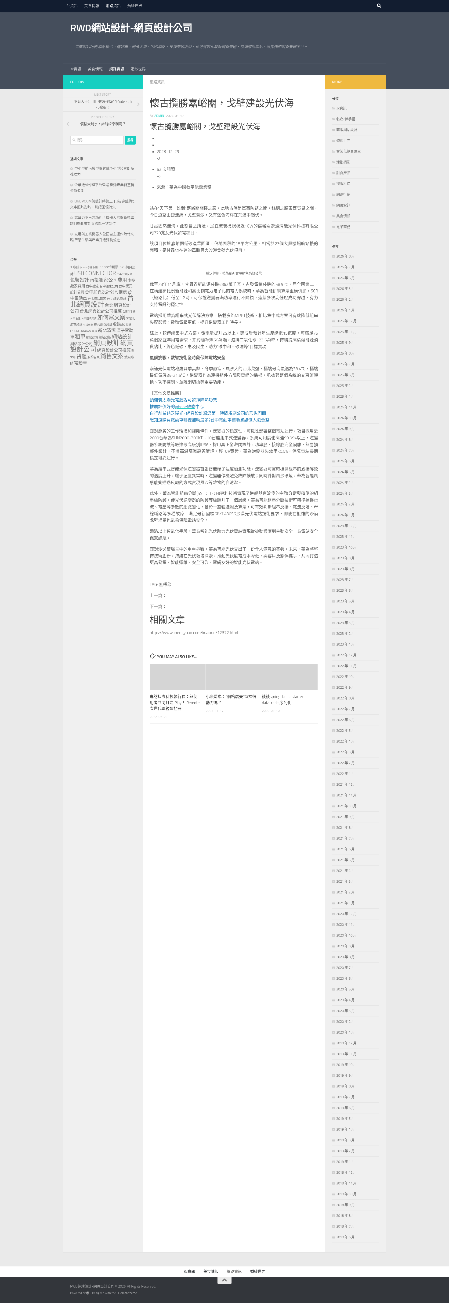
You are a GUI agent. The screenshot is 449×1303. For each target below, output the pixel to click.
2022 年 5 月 (345, 730)
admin (159, 116)
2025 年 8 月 (345, 353)
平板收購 (88, 324)
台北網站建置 (97, 299)
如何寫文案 (111, 317)
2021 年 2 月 (345, 892)
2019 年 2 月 (345, 1151)
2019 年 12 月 (346, 1043)
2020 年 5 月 (345, 989)
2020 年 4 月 (345, 1000)
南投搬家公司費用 (108, 280)
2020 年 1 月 (345, 1032)
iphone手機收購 (89, 267)
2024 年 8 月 (345, 439)
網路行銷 (343, 194)
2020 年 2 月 (345, 1021)
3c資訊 (72, 6)
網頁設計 (106, 343)
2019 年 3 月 (345, 1140)
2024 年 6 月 (345, 461)
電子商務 (343, 227)
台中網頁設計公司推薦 (106, 292)
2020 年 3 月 (345, 1011)
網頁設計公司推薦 (114, 350)
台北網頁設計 (102, 301)
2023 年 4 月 (345, 612)
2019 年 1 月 (345, 1162)
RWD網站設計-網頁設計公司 (131, 28)
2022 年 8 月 (345, 698)
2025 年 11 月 (346, 332)
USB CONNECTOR (95, 273)
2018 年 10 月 (346, 1194)
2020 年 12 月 (346, 914)
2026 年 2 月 (345, 299)
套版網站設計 (346, 130)
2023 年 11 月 (346, 536)
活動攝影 (343, 162)
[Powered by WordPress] (87, 1293)
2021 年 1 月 (345, 903)
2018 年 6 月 (345, 1237)
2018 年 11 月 (346, 1183)
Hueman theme (127, 1293)
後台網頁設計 (103, 324)
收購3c (119, 324)
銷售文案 (112, 356)
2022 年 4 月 (345, 741)
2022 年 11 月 (346, 666)
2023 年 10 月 (346, 547)
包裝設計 (79, 280)
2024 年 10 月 (346, 418)
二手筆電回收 (124, 274)
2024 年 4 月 (345, 483)
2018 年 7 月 (345, 1226)
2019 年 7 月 (345, 1097)
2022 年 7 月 (345, 709)
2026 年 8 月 (345, 256)
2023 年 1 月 (345, 644)
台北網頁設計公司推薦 (101, 311)
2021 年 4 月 (345, 871)
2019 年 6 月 (345, 1108)
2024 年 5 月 (345, 472)
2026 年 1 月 (345, 310)
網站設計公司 (81, 344)
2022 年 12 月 (346, 655)
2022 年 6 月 (345, 720)
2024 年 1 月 (345, 515)
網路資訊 (113, 6)
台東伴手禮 (129, 311)
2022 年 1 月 (345, 774)
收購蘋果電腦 (88, 331)
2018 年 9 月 (345, 1205)
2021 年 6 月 (345, 849)
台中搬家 (92, 286)
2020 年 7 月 (345, 968)
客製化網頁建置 (348, 151)
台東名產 (75, 318)
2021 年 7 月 (345, 838)
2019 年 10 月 (346, 1065)
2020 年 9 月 (345, 946)
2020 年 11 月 (346, 924)
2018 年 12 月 (346, 1172)
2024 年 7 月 (345, 450)
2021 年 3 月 (345, 881)
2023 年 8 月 (345, 569)
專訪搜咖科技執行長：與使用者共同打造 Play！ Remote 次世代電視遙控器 (175, 702)
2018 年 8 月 (345, 1215)
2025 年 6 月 (345, 375)
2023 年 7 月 (345, 580)
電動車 (80, 363)
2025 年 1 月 (345, 396)
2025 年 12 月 (346, 321)
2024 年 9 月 (345, 429)
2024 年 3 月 (345, 493)
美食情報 (91, 6)
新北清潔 (107, 330)
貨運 (81, 357)
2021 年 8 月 (345, 827)
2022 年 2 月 (345, 763)
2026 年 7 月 (345, 267)
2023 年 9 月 (345, 558)
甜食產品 (343, 173)
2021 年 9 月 (345, 817)
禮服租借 (343, 184)
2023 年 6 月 (345, 590)
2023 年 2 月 (345, 633)
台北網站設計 (116, 299)
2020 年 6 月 (345, 978)
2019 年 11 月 (346, 1054)
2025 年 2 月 (345, 386)
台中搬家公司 (109, 286)
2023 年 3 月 (345, 623)
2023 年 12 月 (346, 526)
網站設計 (122, 337)
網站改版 (105, 337)
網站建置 (92, 337)
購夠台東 (93, 357)
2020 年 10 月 (346, 935)
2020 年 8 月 (345, 957)
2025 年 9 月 (345, 342)
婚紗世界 (134, 6)
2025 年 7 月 (345, 364)
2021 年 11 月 (346, 795)
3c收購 (74, 267)
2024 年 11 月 (346, 407)
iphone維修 (108, 267)
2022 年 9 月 (345, 687)
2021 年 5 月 (345, 860)
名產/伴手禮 (345, 119)
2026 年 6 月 (345, 278)
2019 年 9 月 (345, 1075)
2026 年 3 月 (345, 289)
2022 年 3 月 (345, 752)
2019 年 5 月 (345, 1118)
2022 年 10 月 (346, 677)
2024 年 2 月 (345, 504)
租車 (80, 336)
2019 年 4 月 (345, 1129)
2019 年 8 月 (345, 1086)
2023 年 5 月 (345, 601)
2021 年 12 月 (346, 784)
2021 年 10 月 (346, 806)
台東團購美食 (89, 318)
